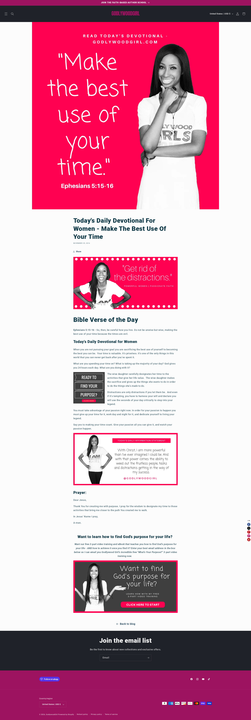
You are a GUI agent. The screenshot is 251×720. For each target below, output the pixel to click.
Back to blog (127, 623)
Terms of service (111, 714)
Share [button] (78, 251)
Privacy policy (96, 714)
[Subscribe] (148, 657)
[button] (6, 14)
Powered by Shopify (66, 714)
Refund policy (82, 714)
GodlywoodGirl (52, 714)
